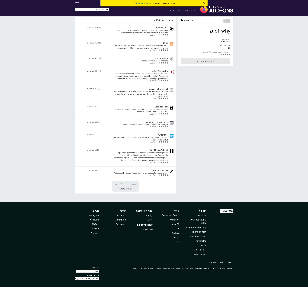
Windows (175, 219)
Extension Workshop (196, 227)
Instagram (94, 215)
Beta (150, 219)
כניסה (77, 3)
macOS (176, 224)
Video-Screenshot (160, 71)
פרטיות (230, 262)
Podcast (94, 233)
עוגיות (222, 262)
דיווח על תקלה (199, 249)
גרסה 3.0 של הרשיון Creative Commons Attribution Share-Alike (170, 268)
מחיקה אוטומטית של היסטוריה (156, 122)
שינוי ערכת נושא (93, 275)
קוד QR (165, 43)
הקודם (134, 184)
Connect (121, 215)
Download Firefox (171, 215)
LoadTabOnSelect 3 (159, 150)
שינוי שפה (95, 268)
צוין (223, 268)
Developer (121, 224)
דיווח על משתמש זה (205, 61)
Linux (177, 237)
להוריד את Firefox (142, 3)
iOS (178, 228)
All (178, 242)
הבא (116, 184)
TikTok (95, 224)
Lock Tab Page (161, 107)
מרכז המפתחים (199, 232)
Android (176, 233)
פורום (203, 245)
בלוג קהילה (201, 241)
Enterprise (148, 229)
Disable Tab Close (160, 170)
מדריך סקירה (200, 254)
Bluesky (95, 228)
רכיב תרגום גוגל (162, 28)
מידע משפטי (212, 262)
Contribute (120, 219)
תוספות (202, 211)
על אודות (202, 215)
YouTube (94, 219)
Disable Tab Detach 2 (158, 89)
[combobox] (92, 9)
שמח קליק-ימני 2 (161, 58)
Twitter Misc (162, 135)
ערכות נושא (183, 10)
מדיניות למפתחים (198, 236)
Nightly (149, 215)
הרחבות (194, 10)
